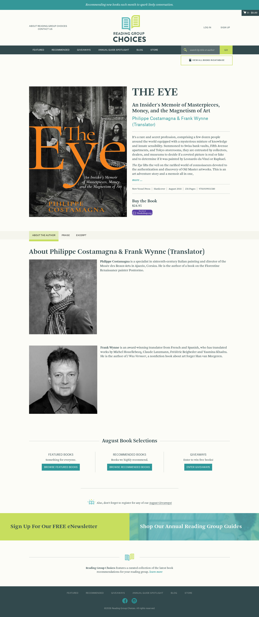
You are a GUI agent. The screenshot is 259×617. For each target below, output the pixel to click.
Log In (207, 27)
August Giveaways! (160, 503)
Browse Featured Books (61, 467)
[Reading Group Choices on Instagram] (134, 601)
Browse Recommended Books (129, 467)
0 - (252, 12)
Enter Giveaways (198, 467)
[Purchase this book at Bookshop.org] (142, 212)
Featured (38, 50)
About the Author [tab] (43, 235)
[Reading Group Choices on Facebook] (125, 601)
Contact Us (45, 29)
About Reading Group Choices (48, 26)
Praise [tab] (66, 235)
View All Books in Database (208, 60)
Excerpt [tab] (81, 235)
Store (154, 50)
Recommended (60, 50)
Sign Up (225, 27)
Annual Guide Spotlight (113, 50)
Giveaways (84, 50)
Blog (140, 50)
